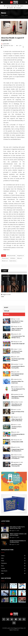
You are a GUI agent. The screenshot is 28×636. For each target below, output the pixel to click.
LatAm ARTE (6, 43)
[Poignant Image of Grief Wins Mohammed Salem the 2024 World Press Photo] (6, 449)
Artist (13, 558)
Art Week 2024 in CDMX (17, 441)
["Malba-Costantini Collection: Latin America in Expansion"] (5, 536)
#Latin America (12, 260)
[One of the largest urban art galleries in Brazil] (6, 358)
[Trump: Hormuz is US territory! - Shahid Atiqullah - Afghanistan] (22, 586)
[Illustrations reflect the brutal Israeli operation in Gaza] (6, 381)
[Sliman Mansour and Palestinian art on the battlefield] (6, 404)
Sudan (2, 296)
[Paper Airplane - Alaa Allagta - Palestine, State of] (13, 586)
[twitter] (7, 619)
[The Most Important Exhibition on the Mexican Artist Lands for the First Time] (5, 543)
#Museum (19, 258)
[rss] (24, 619)
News (6, 15)
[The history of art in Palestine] (6, 426)
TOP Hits (6, 314)
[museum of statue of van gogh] (6, 411)
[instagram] (14, 622)
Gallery (13, 555)
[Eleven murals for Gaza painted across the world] (6, 321)
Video (13, 573)
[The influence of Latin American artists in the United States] (6, 351)
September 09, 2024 (8, 45)
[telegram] (16, 619)
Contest (13, 568)
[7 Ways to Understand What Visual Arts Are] (6, 328)
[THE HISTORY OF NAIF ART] (6, 343)
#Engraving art (5, 258)
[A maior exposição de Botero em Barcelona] (6, 419)
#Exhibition (12, 258)
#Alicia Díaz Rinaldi (11, 255)
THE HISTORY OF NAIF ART (18, 343)
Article (13, 560)
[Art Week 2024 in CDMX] (6, 441)
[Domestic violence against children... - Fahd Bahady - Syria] (5, 593)
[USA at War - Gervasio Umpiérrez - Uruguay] (13, 593)
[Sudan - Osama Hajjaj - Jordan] (5, 586)
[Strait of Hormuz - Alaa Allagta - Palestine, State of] (22, 593)
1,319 (20, 45)
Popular (6, 311)
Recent (6, 307)
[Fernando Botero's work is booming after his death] (6, 366)
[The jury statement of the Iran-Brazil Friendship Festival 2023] (6, 389)
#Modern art (5, 260)
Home (2, 15)
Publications (13, 563)
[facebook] (3, 619)
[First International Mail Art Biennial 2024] (6, 434)
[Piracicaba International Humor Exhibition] (6, 373)
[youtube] (12, 619)
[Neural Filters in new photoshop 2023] (6, 464)
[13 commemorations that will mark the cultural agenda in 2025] (6, 336)
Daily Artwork (13, 570)
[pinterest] (20, 619)
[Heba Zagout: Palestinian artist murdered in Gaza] (6, 396)
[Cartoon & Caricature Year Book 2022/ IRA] (14, 504)
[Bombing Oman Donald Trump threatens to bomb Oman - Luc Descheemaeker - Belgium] (5, 600)
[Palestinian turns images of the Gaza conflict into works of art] (6, 456)
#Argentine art (20, 255)
